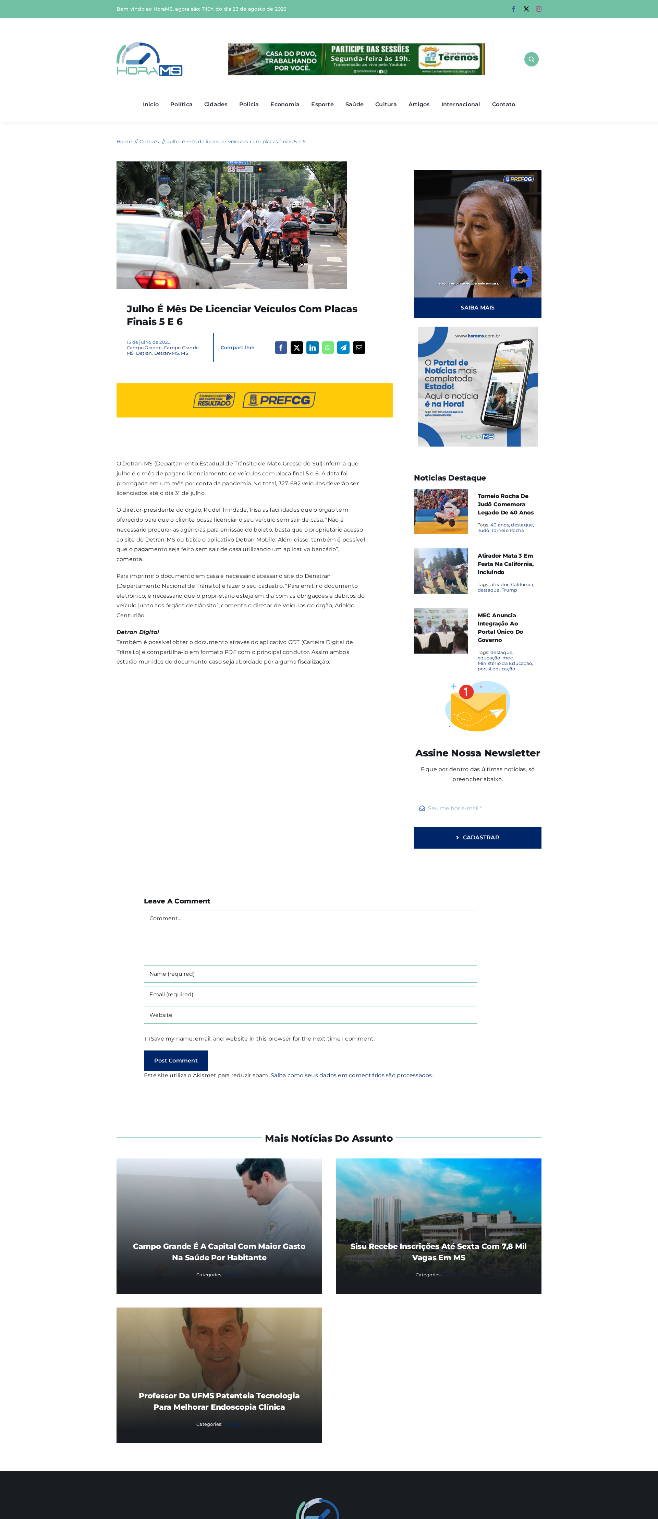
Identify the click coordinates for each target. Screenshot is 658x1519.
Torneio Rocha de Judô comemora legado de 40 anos (506, 504)
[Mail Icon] (329, 1500)
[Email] (359, 347)
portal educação (496, 668)
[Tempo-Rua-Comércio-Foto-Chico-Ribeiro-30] (232, 164)
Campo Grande (144, 347)
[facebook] (513, 9)
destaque (522, 524)
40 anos (499, 524)
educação (489, 657)
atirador (499, 584)
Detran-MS (166, 353)
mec (507, 657)
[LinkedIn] (312, 347)
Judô (483, 530)
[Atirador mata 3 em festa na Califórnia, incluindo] (441, 553)
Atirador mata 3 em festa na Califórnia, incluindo (506, 563)
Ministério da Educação (505, 663)
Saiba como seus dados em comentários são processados (351, 1075)
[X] (297, 347)
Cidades (232, 1274)
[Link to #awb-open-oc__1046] (531, 59)
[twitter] (526, 9)
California (522, 584)
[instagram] (538, 9)
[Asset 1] (150, 44)
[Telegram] (343, 347)
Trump (509, 590)
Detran (144, 353)
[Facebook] (281, 347)
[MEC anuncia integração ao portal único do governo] (441, 612)
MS (184, 353)
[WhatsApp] (327, 347)
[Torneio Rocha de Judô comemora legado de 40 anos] (441, 493)
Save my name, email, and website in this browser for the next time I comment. (263, 1038)
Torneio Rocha (507, 530)
